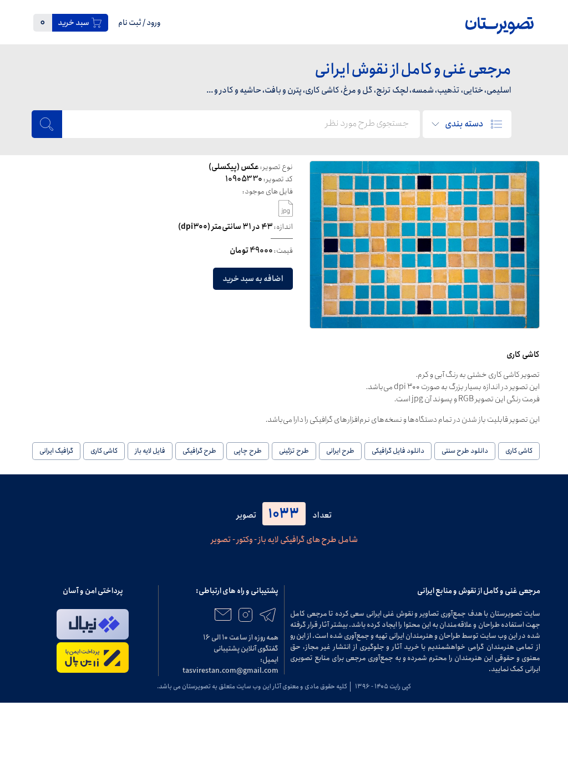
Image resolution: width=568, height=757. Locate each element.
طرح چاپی (248, 451)
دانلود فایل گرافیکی (398, 451)
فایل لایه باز (150, 451)
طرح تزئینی (294, 451)
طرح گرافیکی (199, 451)
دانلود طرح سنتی (465, 451)
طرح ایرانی (340, 451)
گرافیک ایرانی (56, 451)
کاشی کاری (518, 451)
